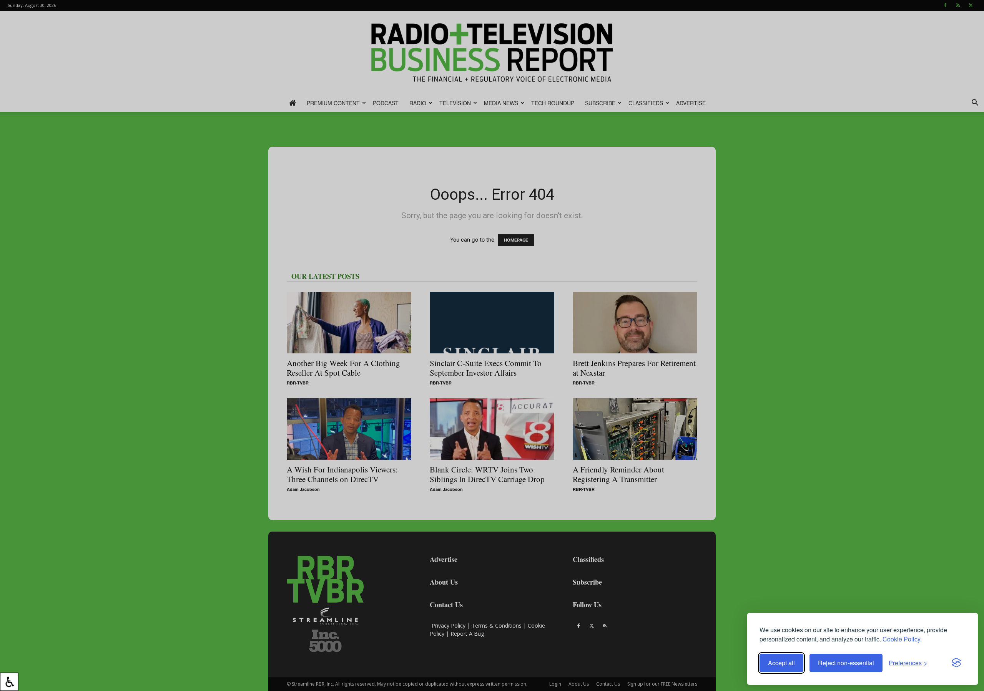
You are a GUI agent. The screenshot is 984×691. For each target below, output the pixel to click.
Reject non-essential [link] (846, 662)
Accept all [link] (781, 662)
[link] (9, 682)
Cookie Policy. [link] (902, 639)
